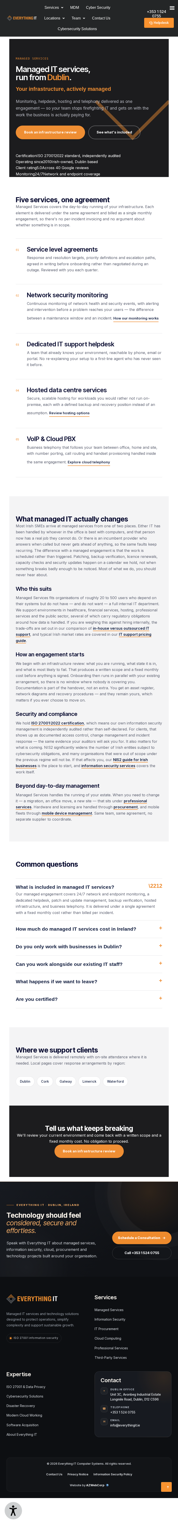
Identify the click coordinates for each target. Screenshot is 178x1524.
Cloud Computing (108, 1338)
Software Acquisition (22, 1425)
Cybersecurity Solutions (77, 29)
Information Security (110, 1319)
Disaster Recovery (20, 1406)
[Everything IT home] (31, 1298)
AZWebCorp (95, 1485)
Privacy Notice (77, 1474)
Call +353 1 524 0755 (141, 1253)
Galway (66, 1081)
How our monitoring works (136, 318)
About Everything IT (21, 1434)
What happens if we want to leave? (56, 981)
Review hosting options (69, 413)
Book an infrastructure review (50, 132)
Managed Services (109, 1310)
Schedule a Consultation (142, 1238)
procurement (126, 807)
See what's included (114, 132)
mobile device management (67, 813)
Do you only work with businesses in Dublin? (69, 946)
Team (76, 18)
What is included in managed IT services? (65, 887)
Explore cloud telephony (89, 462)
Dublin (25, 1081)
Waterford (115, 1081)
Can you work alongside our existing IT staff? (69, 964)
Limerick (89, 1081)
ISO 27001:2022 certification (57, 723)
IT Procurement (106, 1329)
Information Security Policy (112, 1474)
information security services (108, 765)
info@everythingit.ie (125, 1425)
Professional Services (111, 1348)
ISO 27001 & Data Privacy (25, 1387)
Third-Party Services (111, 1358)
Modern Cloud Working (24, 1415)
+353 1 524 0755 (122, 1412)
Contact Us (101, 18)
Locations (52, 18)
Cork (45, 1081)
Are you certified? (37, 999)
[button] (54, 18)
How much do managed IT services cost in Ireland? (76, 929)
